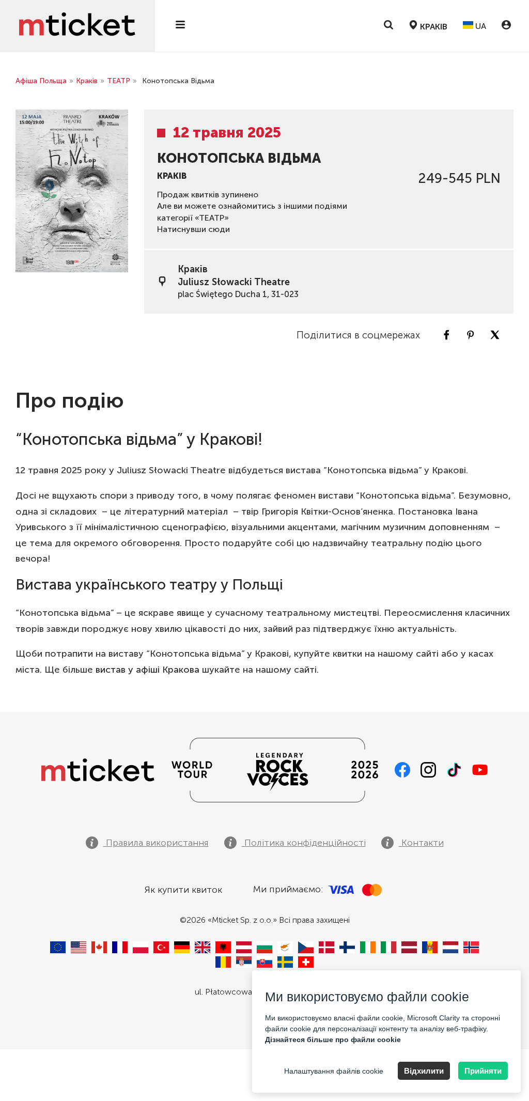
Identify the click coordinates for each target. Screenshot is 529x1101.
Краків (87, 80)
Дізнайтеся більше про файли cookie (333, 1039)
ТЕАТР (118, 80)
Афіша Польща (41, 80)
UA (479, 26)
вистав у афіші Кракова (147, 669)
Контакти (421, 842)
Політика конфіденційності (304, 842)
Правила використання (156, 842)
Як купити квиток (183, 889)
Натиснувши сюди (193, 229)
